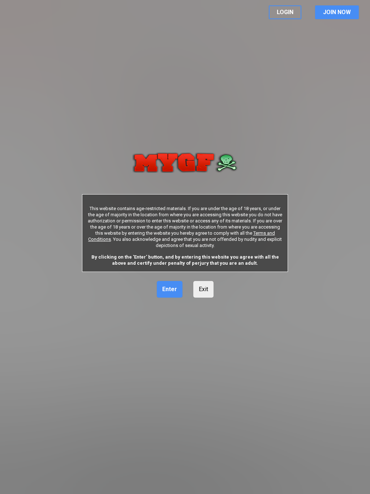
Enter (169, 289)
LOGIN (285, 12)
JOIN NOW (337, 12)
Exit (203, 289)
